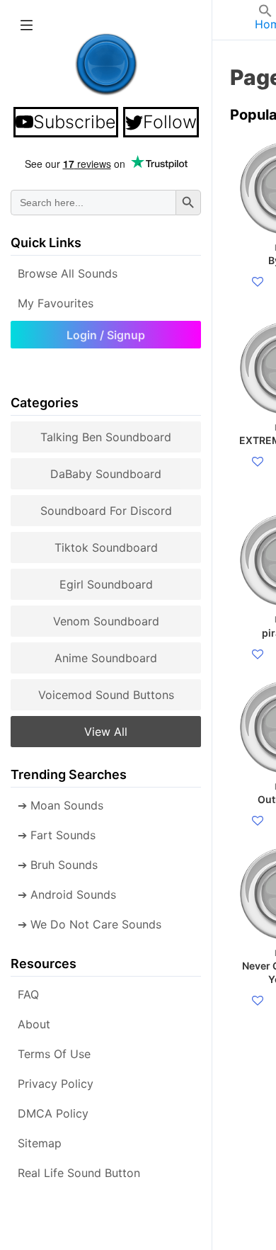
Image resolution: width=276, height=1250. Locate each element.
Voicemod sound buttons (106, 695)
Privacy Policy (55, 1083)
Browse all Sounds (67, 273)
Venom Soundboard (106, 621)
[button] (265, 13)
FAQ (28, 994)
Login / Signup (106, 335)
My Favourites (55, 303)
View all (105, 732)
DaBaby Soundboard (105, 474)
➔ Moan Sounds (60, 805)
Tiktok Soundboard (106, 547)
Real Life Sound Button (79, 1173)
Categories (45, 402)
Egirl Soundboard (106, 584)
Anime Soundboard (105, 658)
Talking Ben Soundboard (105, 437)
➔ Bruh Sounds (58, 865)
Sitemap (40, 1143)
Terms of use (54, 1054)
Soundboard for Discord (106, 511)
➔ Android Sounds (67, 894)
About (34, 1024)
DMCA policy (53, 1113)
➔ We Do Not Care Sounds (89, 924)
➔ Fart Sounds (57, 835)
